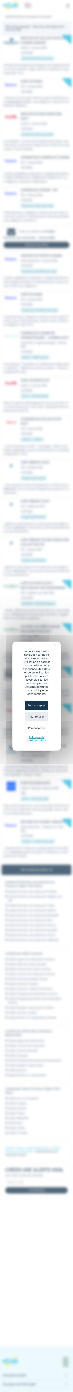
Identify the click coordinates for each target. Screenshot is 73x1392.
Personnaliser (36, 728)
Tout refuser (36, 716)
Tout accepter (36, 705)
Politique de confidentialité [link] (36, 739)
